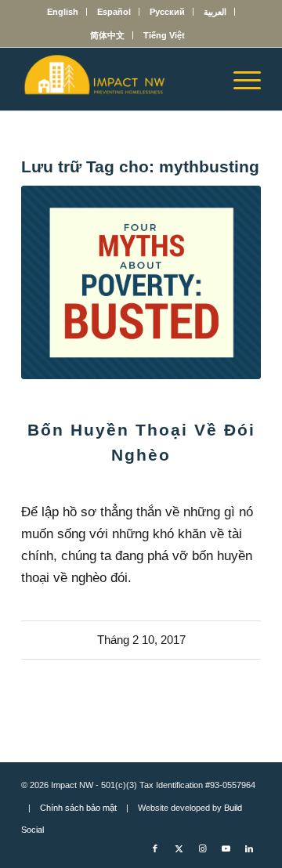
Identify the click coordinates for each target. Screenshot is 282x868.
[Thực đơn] (239, 79)
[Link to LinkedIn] (249, 848)
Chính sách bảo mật (78, 807)
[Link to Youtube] (225, 848)
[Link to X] (178, 848)
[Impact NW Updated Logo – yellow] (117, 79)
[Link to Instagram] (202, 848)
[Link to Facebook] (155, 848)
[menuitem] (63, 12)
